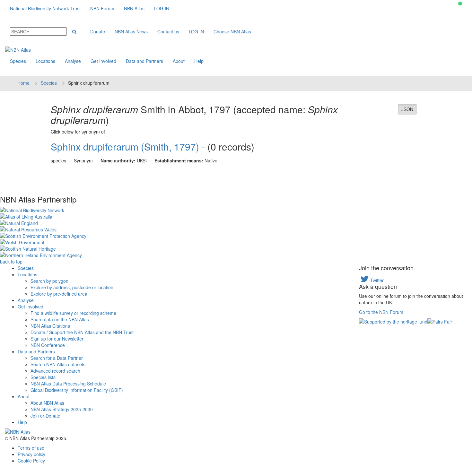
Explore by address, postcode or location (72, 287)
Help (199, 61)
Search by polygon (49, 281)
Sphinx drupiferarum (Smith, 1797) (125, 146)
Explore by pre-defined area (59, 293)
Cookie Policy (31, 460)
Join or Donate (45, 415)
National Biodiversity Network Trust (45, 8)
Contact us (168, 31)
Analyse (73, 61)
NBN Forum (102, 8)
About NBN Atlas (47, 403)
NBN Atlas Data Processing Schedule (68, 383)
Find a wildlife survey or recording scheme (73, 313)
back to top (11, 261)
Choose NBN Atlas (232, 31)
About (179, 61)
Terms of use (31, 448)
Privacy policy (31, 454)
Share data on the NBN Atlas (60, 319)
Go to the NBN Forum (381, 312)
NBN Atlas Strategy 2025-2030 (62, 409)
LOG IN (161, 8)
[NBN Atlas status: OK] (460, 3)
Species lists (43, 377)
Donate (97, 31)
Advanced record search (55, 371)
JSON (407, 109)
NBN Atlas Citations (50, 326)
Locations (45, 61)
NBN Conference (48, 345)
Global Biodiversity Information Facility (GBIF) (77, 390)
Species (18, 61)
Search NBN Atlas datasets (58, 364)
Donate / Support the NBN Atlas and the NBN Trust (82, 332)
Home (23, 83)
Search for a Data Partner (57, 358)
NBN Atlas (134, 8)
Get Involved (103, 61)
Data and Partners (144, 61)
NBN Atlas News (131, 31)
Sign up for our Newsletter (57, 338)
